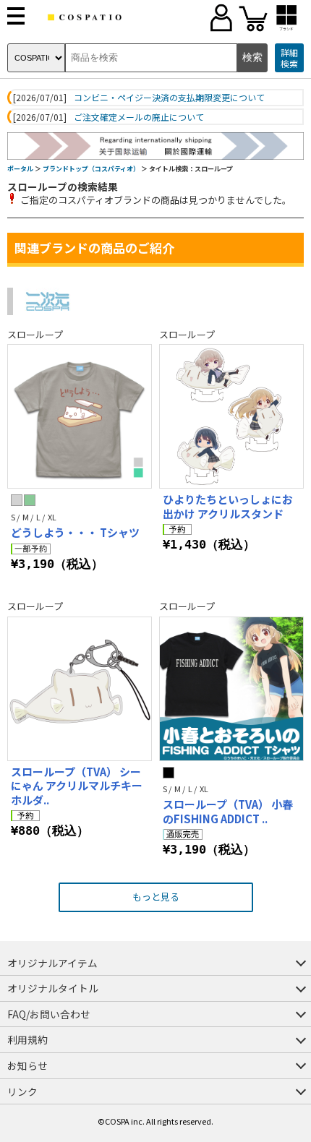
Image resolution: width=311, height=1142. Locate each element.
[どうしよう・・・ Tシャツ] (79, 416)
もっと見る (155, 896)
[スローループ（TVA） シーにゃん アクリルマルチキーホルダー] (79, 688)
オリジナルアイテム (52, 963)
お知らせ (27, 1065)
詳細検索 (289, 58)
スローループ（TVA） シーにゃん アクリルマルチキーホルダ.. (76, 785)
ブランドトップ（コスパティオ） (91, 168)
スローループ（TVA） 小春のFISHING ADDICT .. (228, 811)
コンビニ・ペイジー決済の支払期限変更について (169, 97)
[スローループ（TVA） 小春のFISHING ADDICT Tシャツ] (231, 688)
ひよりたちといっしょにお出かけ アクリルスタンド (228, 506)
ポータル (20, 168)
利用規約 (27, 1039)
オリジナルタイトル (52, 988)
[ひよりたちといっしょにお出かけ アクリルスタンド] (231, 416)
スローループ (35, 334)
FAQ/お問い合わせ (48, 1014)
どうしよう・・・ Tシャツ (75, 532)
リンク (22, 1091)
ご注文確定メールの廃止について (139, 117)
